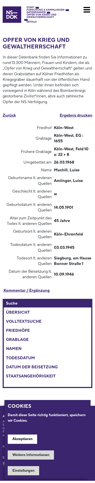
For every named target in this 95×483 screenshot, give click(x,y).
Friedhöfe (18, 330)
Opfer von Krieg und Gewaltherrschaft (41, 16)
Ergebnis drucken (76, 115)
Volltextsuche (24, 321)
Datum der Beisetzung (32, 367)
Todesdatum (20, 358)
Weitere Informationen (30, 455)
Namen (13, 348)
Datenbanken (36, 12)
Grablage (17, 339)
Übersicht (18, 312)
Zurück (9, 115)
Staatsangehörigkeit (31, 376)
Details (32, 22)
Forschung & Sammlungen (46, 10)
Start (30, 7)
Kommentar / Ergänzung (26, 290)
